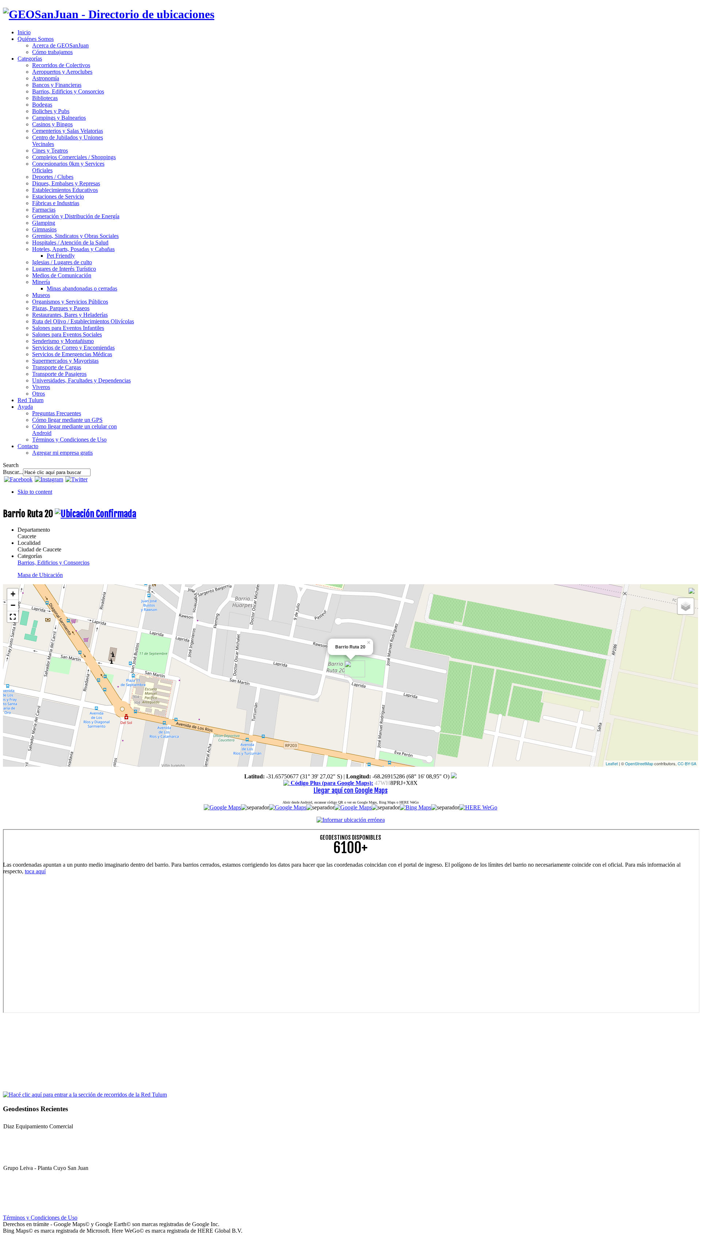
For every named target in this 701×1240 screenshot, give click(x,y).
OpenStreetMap (639, 763)
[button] (12, 616)
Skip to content (35, 492)
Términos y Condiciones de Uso (40, 1217)
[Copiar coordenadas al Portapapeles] (454, 776)
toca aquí (35, 871)
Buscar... (13, 472)
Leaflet (612, 763)
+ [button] (13, 593)
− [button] (13, 605)
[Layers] (686, 606)
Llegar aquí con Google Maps (351, 790)
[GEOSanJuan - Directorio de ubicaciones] (108, 14)
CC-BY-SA (687, 763)
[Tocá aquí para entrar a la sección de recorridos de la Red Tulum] (85, 1094)
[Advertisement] (222, 932)
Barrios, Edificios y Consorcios (53, 562)
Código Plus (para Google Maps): (331, 783)
